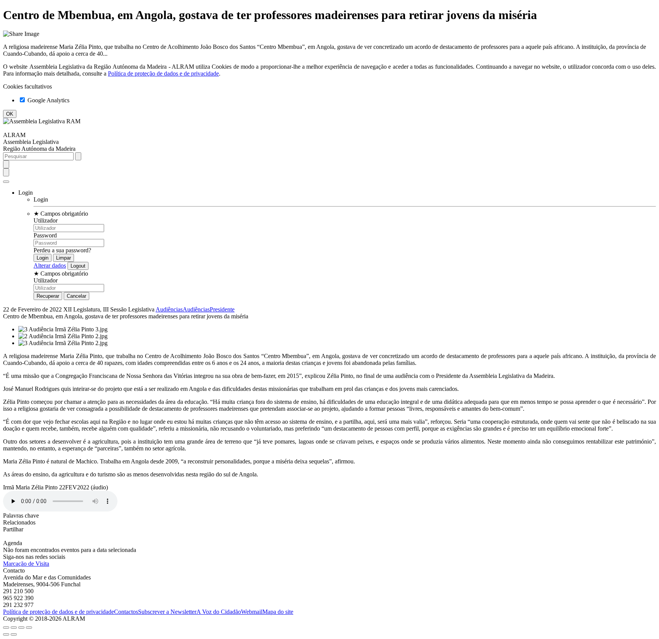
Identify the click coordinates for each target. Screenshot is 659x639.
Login (41, 199)
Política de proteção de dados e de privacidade (163, 73)
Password (45, 235)
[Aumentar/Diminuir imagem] (29, 627)
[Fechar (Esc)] (6, 627)
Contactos (126, 611)
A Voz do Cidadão (218, 611)
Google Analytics (47, 100)
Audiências (169, 309)
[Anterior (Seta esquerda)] (6, 634)
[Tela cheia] (21, 627)
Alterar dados (50, 265)
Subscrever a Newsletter (167, 611)
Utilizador (46, 220)
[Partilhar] (14, 627)
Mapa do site (277, 611)
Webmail (251, 611)
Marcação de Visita (26, 563)
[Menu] (6, 182)
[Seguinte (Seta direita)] (14, 634)
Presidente (222, 309)
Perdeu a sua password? (62, 250)
